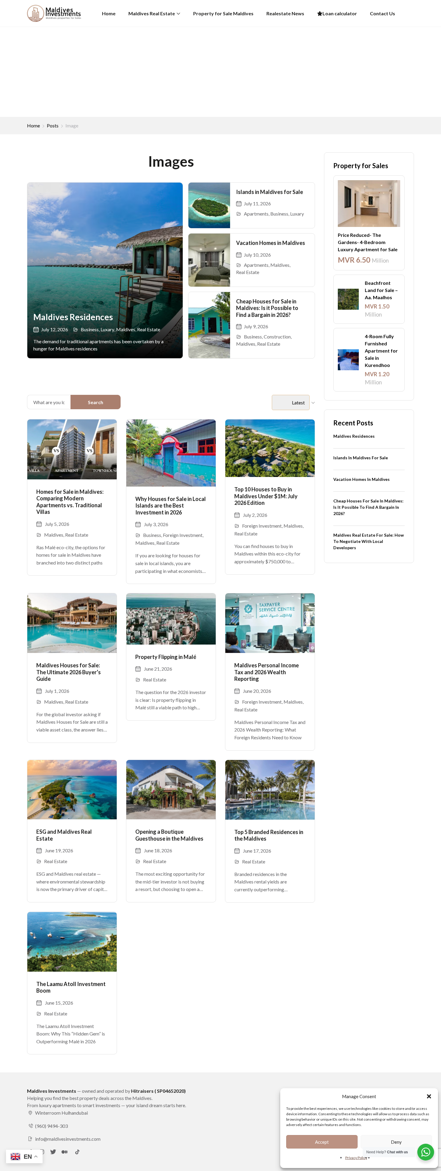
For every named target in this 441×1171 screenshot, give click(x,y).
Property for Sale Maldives (223, 13)
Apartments (256, 213)
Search (95, 402)
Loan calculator (339, 13)
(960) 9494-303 (51, 1126)
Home (109, 13)
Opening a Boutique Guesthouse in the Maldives (169, 835)
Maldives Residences (73, 317)
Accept (322, 1142)
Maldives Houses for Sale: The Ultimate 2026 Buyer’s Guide (68, 672)
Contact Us (382, 13)
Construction (277, 336)
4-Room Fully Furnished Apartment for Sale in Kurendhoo (381, 350)
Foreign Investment (182, 535)
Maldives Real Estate (151, 13)
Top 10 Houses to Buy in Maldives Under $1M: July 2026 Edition (266, 496)
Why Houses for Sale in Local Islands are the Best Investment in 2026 (170, 506)
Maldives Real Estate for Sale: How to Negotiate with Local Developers (368, 541)
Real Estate (148, 329)
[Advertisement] (220, 72)
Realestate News (285, 13)
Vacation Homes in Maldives (270, 243)
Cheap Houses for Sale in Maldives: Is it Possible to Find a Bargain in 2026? (267, 308)
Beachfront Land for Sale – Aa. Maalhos (381, 290)
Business (90, 329)
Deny (396, 1142)
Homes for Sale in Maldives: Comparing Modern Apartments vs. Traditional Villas (70, 501)
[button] (429, 1096)
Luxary (107, 329)
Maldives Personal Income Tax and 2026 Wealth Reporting (266, 672)
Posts (52, 125)
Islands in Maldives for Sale (269, 192)
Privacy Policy (356, 1157)
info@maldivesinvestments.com (67, 1139)
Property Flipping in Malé (165, 657)
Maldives (125, 329)
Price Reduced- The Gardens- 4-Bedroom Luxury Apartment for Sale (368, 242)
